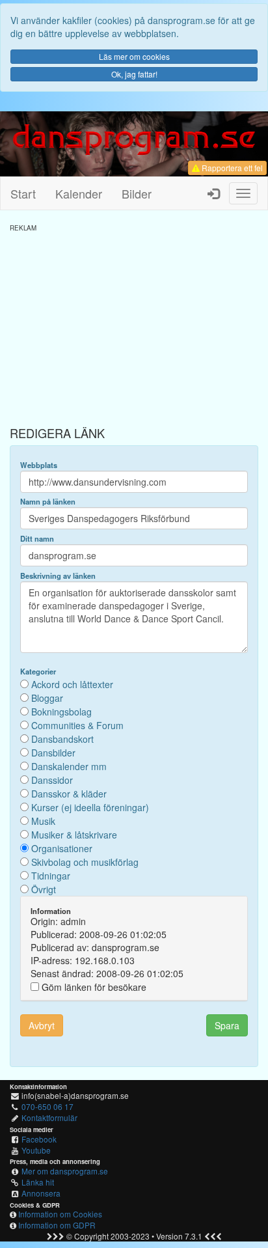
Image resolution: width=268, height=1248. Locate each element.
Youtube (36, 1150)
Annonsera (40, 1193)
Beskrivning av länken (58, 575)
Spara (227, 1025)
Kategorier (38, 671)
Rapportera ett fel (231, 167)
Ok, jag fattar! (134, 73)
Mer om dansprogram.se (64, 1170)
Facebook (39, 1138)
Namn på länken (47, 501)
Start (23, 193)
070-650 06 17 (47, 1106)
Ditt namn (37, 538)
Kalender (78, 193)
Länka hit (37, 1181)
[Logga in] (213, 193)
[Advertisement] (134, 323)
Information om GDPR (57, 1224)
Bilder (137, 193)
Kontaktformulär (49, 1117)
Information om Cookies (60, 1213)
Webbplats (38, 465)
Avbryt (42, 1025)
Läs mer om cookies (134, 56)
